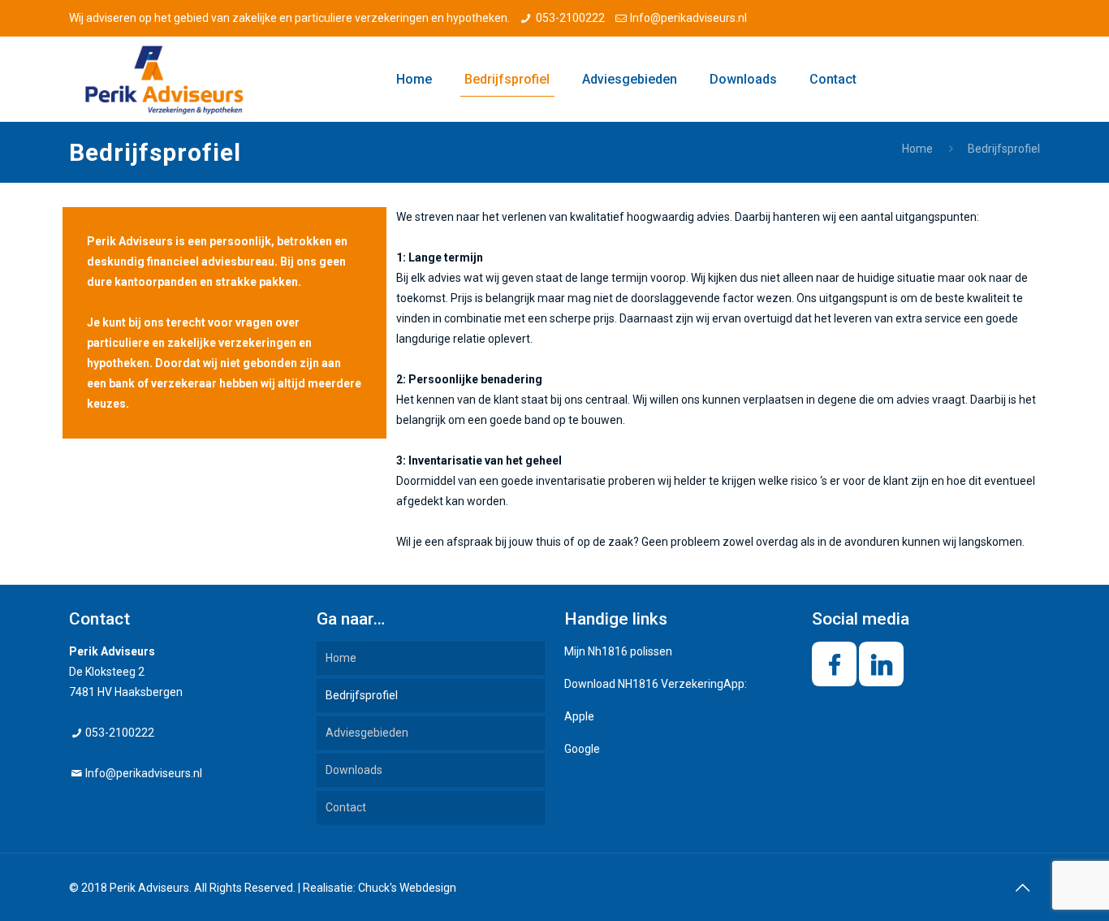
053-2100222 (570, 17)
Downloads (354, 769)
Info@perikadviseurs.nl (688, 17)
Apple (579, 716)
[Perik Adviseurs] (164, 79)
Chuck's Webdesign (407, 887)
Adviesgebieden (367, 732)
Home (917, 148)
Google (582, 748)
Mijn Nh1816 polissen (618, 651)
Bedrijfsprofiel (362, 695)
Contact (346, 807)
